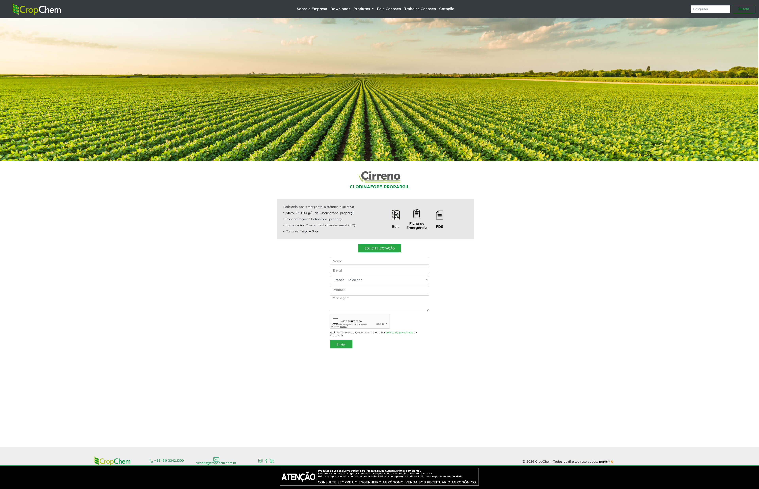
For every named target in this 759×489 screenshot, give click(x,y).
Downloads (340, 9)
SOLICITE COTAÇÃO (379, 248)
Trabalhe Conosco (420, 9)
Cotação (446, 9)
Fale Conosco (389, 9)
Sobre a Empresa (312, 9)
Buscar (743, 9)
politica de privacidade (399, 332)
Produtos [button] (362, 9)
